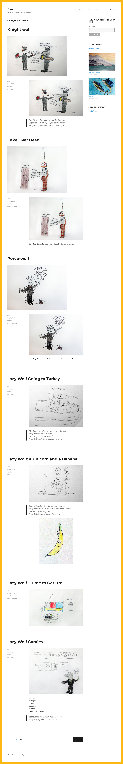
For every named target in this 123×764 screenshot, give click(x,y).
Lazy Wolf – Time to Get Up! (34, 583)
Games (113, 10)
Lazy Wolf (10, 89)
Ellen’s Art (93, 111)
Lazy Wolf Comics (25, 641)
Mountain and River (94, 72)
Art (74, 10)
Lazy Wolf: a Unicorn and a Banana (42, 459)
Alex (10, 9)
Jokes (105, 10)
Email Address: (93, 27)
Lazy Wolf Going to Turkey (33, 378)
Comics (81, 10)
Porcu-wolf (18, 258)
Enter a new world (94, 48)
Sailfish (91, 96)
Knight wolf (19, 29)
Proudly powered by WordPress (21, 755)
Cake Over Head (23, 140)
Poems (89, 10)
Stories (97, 10)
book (9, 206)
